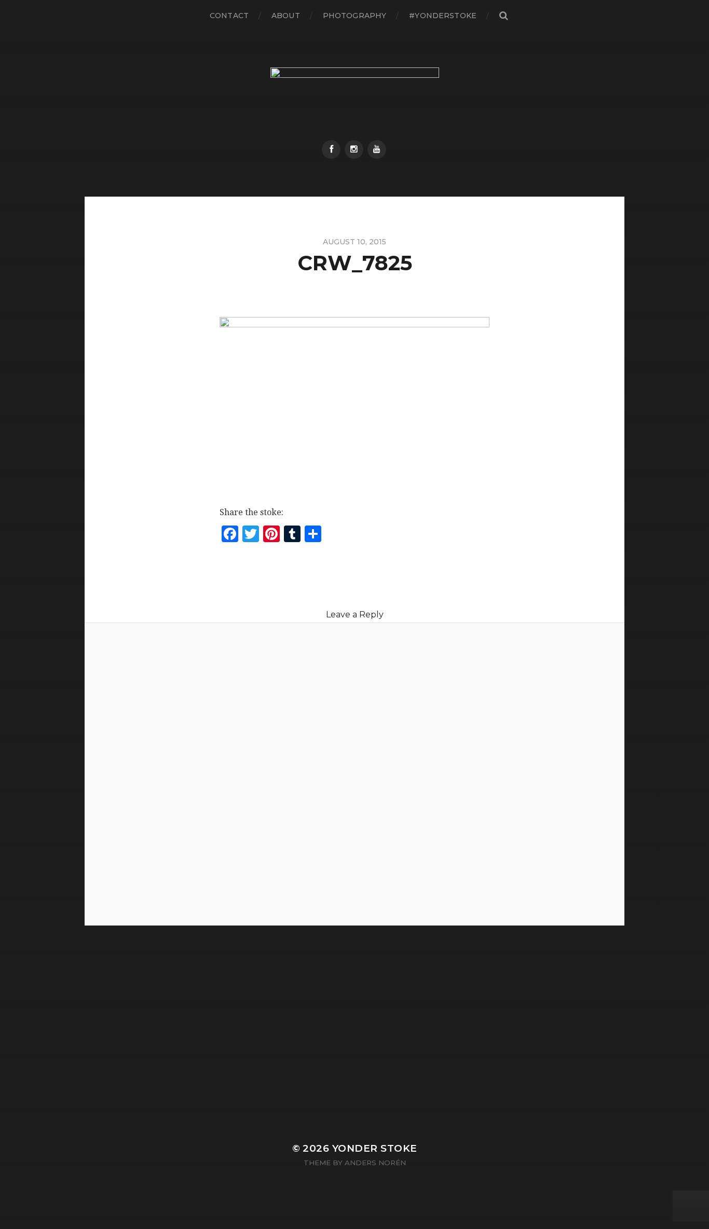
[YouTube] (376, 149)
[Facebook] (331, 149)
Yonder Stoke (374, 1148)
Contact (229, 15)
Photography (355, 15)
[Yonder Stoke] (354, 97)
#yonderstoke (442, 15)
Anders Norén (375, 1162)
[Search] (503, 15)
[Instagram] (354, 149)
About (285, 15)
